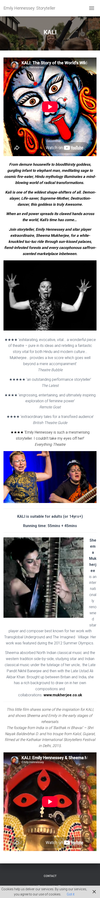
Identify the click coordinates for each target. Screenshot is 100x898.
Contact (50, 876)
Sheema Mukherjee (52, 235)
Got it (70, 894)
